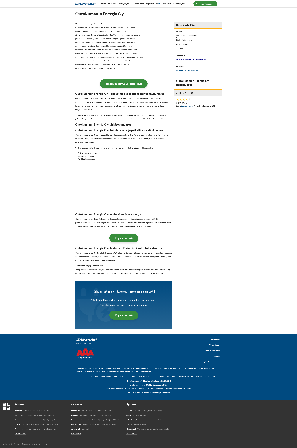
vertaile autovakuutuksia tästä (178, 389)
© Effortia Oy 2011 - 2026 (84, 343)
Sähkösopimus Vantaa (128, 376)
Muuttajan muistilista (211, 350)
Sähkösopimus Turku (167, 376)
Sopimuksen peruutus (211, 362)
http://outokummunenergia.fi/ (188, 70)
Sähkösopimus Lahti (186, 376)
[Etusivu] (85, 3)
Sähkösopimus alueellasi (205, 376)
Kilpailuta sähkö (124, 238)
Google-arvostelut (187, 106)
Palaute (217, 356)
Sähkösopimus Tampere (148, 376)
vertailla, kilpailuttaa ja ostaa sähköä (142, 368)
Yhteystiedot (214, 345)
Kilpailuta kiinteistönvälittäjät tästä (156, 381)
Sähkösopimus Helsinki (89, 376)
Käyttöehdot (215, 339)
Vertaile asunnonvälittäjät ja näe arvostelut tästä (148, 385)
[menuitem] (108, 3)
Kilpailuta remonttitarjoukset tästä (156, 392)
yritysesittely (146, 371)
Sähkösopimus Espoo (108, 376)
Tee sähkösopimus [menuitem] (206, 4)
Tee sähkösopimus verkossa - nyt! (124, 83)
